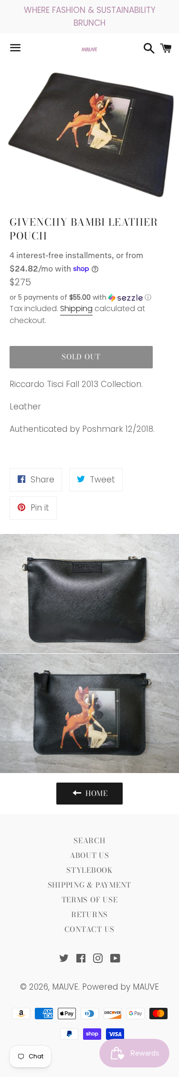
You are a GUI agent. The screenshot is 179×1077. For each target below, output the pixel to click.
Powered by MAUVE (120, 987)
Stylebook (89, 870)
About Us (89, 855)
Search (89, 840)
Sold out (81, 356)
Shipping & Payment (90, 884)
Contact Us (89, 929)
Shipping (76, 308)
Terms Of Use (90, 899)
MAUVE (65, 987)
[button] (81, 298)
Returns (89, 914)
